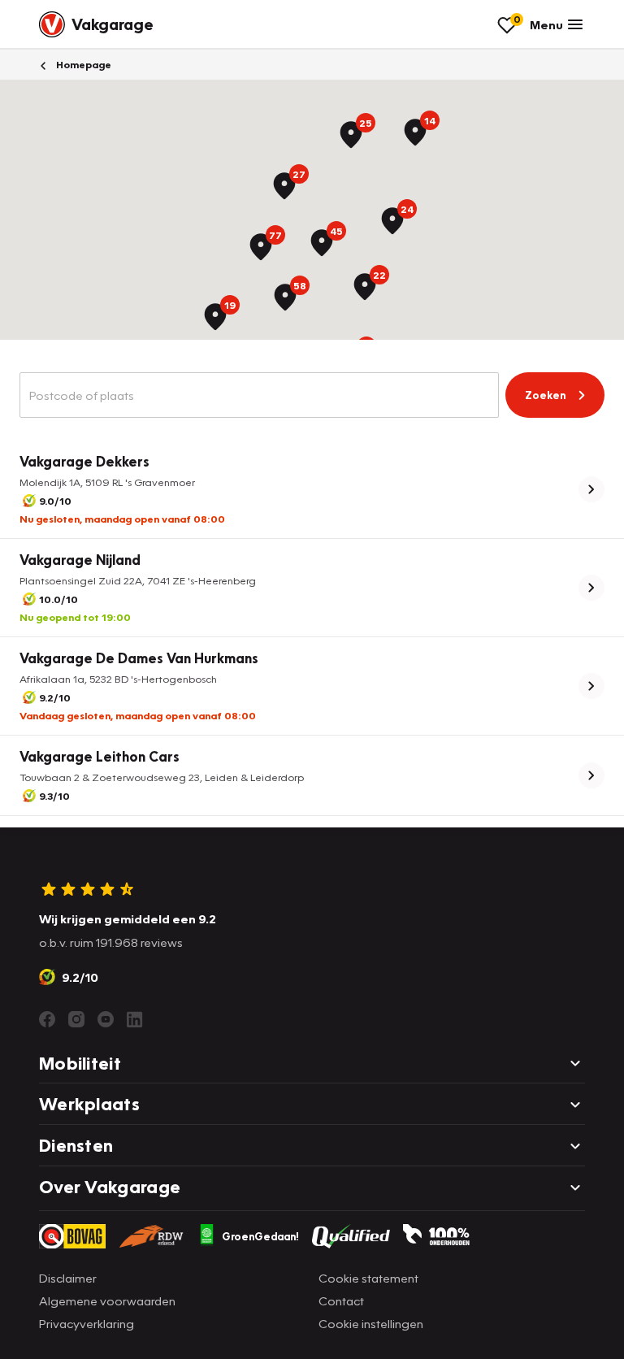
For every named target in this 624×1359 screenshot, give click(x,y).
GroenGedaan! (260, 1236)
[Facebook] (47, 1019)
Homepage (82, 64)
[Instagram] (76, 1019)
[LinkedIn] (135, 1019)
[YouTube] (106, 1019)
